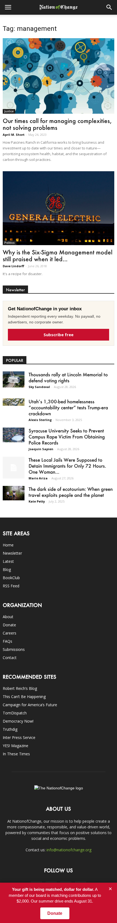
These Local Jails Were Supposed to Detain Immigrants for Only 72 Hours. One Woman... (67, 466)
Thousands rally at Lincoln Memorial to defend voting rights (68, 377)
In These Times (16, 753)
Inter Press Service (19, 737)
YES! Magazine (15, 745)
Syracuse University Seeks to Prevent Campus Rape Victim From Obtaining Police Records (67, 437)
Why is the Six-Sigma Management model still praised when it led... (57, 255)
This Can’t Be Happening (24, 696)
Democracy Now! (18, 721)
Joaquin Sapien (41, 449)
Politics (9, 243)
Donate (9, 624)
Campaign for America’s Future (30, 704)
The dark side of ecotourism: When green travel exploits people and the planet (71, 492)
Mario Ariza (38, 478)
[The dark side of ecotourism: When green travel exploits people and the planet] (13, 493)
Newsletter (12, 553)
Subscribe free (58, 334)
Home (8, 545)
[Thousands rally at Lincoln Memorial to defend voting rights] (13, 379)
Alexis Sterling (40, 420)
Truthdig (10, 729)
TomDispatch (15, 712)
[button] (109, 7)
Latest (8, 561)
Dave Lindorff (13, 266)
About (8, 616)
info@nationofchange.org (69, 849)
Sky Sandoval (39, 387)
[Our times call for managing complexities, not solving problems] (58, 76)
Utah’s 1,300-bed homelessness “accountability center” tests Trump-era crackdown (68, 407)
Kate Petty (37, 501)
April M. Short (13, 135)
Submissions (14, 649)
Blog (7, 569)
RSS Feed (11, 585)
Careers (9, 633)
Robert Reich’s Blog (20, 688)
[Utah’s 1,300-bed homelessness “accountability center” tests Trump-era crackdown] (13, 402)
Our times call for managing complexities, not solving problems (57, 124)
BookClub (11, 577)
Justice (9, 111)
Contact (10, 657)
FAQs (7, 641)
